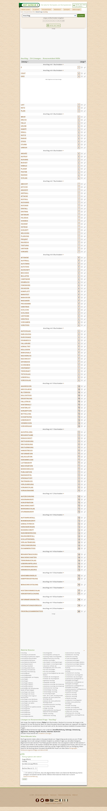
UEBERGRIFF (26, 420)
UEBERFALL (25, 377)
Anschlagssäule (26, 712)
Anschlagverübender (27, 716)
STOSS (23, 141)
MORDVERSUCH (27, 469)
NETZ (23, 108)
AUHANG (24, 160)
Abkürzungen (76, 9)
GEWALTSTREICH (27, 524)
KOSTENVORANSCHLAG (30, 590)
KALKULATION (26, 457)
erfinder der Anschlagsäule (51, 677)
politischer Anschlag (71, 656)
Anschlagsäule (26, 710)
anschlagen (25, 679)
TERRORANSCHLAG (28, 560)
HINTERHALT (26, 405)
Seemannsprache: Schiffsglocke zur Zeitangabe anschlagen (75, 690)
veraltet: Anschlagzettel (72, 707)
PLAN (23, 111)
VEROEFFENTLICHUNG (30, 594)
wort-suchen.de (44, 795)
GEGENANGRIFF (27, 499)
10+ (63, 20)
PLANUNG (25, 236)
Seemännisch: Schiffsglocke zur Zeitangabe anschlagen (74, 686)
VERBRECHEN (26, 423)
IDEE (23, 76)
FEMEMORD (25, 285)
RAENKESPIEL (26, 475)
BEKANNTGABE (27, 435)
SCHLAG (24, 178)
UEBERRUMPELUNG (29, 563)
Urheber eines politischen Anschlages (73, 702)
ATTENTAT (25, 258)
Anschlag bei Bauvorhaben (29, 658)
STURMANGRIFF (27, 512)
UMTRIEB (24, 248)
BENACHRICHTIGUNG (29, 585)
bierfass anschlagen (49, 660)
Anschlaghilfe (25, 705)
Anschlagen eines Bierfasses (30, 701)
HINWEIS (24, 221)
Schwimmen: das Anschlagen (74, 677)
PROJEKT (24, 239)
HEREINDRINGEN (28, 527)
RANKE (23, 138)
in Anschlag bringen (49, 693)
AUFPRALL (25, 261)
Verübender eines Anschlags (74, 709)
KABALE (24, 166)
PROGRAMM (26, 304)
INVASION (25, 288)
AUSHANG (25, 202)
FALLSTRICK (26, 402)
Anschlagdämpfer (27, 675)
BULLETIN (25, 276)
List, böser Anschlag (49, 706)
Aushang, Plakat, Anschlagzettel (52, 656)
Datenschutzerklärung (30, 776)
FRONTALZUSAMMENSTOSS (32, 611)
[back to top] (63, 64)
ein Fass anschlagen (49, 669)
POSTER (24, 172)
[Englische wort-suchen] (51, 800)
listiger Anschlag (48, 708)
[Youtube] (46, 800)
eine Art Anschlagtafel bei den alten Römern (53, 674)
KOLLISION (25, 349)
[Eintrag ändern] (84, 67)
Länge (82, 62)
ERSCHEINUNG (27, 444)
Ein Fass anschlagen (49, 671)
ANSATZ (24, 153)
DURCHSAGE (26, 337)
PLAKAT (24, 169)
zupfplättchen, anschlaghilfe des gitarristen (74, 715)
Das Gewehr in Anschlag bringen (53, 664)
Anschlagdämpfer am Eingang (30, 677)
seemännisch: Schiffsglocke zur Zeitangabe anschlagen (74, 683)
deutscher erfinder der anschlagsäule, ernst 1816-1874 (52, 666)
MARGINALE (26, 353)
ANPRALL (24, 193)
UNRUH (24, 147)
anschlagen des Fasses (28, 692)
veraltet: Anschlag (71, 705)
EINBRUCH (25, 282)
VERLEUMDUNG (27, 484)
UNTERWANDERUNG (29, 567)
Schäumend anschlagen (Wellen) (75, 664)
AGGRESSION (26, 386)
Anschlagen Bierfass (27, 686)
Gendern (59, 803)
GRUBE (23, 126)
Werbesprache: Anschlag (73, 713)
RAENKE (24, 175)
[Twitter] (41, 800)
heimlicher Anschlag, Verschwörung (54, 684)
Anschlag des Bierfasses (28, 660)
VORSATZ (24, 252)
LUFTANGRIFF (26, 463)
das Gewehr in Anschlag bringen (53, 662)
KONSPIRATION (27, 502)
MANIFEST (25, 294)
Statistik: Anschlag (71, 698)
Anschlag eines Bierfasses (29, 662)
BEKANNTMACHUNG (29, 554)
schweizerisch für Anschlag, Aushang (73, 666)
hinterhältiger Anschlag (50, 690)
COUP (23, 73)
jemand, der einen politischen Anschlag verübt (52, 698)
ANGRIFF (24, 190)
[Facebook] (37, 800)
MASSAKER (25, 301)
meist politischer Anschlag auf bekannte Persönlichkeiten (52, 711)
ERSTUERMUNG (27, 447)
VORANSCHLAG (27, 487)
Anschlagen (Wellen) (27, 685)
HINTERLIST (26, 408)
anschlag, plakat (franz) (28, 668)
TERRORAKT (26, 371)
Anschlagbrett (25, 673)
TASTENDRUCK (27, 481)
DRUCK (24, 120)
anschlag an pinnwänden (29, 654)
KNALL (23, 132)
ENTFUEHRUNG (27, 441)
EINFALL (24, 208)
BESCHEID (25, 273)
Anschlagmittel (26, 708)
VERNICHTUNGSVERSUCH (31, 605)
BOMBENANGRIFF (28, 521)
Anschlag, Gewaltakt (27, 666)
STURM (24, 144)
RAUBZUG (25, 242)
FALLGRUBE (25, 343)
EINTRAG (24, 212)
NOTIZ (23, 135)
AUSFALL (24, 199)
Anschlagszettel (26, 714)
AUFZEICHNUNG (27, 496)
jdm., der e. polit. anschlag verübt (53, 695)
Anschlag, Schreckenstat (28, 669)
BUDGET (24, 163)
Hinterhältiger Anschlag (50, 692)
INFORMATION (27, 454)
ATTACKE (24, 196)
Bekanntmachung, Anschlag (51, 658)
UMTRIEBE (25, 316)
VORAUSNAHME (27, 490)
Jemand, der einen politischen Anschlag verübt (52, 701)
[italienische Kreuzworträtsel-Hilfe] (65, 800)
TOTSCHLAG (26, 374)
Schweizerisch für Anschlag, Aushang (73, 670)
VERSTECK (25, 319)
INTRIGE (24, 227)
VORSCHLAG (26, 380)
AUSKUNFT (25, 270)
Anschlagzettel (48, 653)
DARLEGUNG (26, 334)
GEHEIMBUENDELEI (29, 576)
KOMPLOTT (25, 291)
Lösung (24, 62)
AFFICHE (24, 187)
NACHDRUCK (26, 356)
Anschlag (24, 653)
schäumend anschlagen (72, 660)
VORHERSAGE (26, 426)
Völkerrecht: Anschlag (72, 711)
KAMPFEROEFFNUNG (29, 579)
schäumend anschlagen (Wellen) (75, 662)
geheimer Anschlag (49, 680)
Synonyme (67, 9)
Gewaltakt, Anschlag (49, 682)
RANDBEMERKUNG (28, 533)
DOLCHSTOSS (26, 395)
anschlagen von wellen (28, 703)
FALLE (23, 123)
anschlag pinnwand (27, 664)
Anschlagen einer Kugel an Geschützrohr (29, 696)
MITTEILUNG (26, 414)
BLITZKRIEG (25, 392)
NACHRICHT (26, 359)
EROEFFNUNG (26, 398)
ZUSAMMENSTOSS (28, 548)
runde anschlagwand (72, 658)
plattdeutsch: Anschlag (72, 654)
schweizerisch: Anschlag (73, 673)
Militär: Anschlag (48, 713)
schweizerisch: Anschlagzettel (74, 675)
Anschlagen (25, 681)
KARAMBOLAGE (27, 460)
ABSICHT (24, 184)
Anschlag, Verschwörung (28, 671)
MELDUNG (25, 233)
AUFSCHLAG (26, 331)
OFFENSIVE (25, 362)
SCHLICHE (25, 310)
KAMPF (24, 129)
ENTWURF (25, 215)
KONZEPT (24, 230)
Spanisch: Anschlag (71, 696)
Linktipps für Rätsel (50, 803)
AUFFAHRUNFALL (28, 518)
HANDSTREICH (27, 450)
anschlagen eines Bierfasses (29, 699)
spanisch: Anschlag (71, 694)
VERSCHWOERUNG (28, 545)
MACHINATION (27, 466)
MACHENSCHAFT (27, 506)
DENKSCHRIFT (26, 438)
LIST (22, 105)
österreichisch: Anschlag (73, 653)
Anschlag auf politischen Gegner (31, 656)
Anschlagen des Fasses (28, 694)
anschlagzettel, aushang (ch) (52, 654)
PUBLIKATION (26, 472)
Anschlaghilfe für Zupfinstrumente (31, 707)
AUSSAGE (24, 205)
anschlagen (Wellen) (27, 683)
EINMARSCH (26, 340)
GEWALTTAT (25, 346)
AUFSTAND (25, 264)
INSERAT (24, 224)
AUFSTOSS (25, 267)
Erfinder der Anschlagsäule (51, 678)
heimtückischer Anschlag (51, 688)
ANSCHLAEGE (26, 389)
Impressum (53, 795)
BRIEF (23, 117)
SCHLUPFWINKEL (28, 539)
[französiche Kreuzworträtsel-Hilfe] (61, 800)
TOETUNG (25, 245)
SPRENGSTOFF (26, 478)
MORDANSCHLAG (28, 509)
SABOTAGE (25, 307)
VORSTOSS (25, 325)
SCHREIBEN (25, 365)
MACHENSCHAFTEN (29, 557)
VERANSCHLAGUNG (29, 570)
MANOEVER (25, 297)
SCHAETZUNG (26, 417)
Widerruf (74, 795)
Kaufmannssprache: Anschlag (52, 704)
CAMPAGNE (25, 279)
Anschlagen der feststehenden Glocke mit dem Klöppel (30, 689)
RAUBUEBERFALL (28, 536)
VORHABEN (25, 322)
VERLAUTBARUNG (28, 542)
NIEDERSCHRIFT (27, 530)
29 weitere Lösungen (44, 733)
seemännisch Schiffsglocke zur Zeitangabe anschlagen (74, 679)
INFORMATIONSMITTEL (30, 599)
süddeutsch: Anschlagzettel (74, 700)
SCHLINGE (25, 313)
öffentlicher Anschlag (50, 715)
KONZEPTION (26, 411)
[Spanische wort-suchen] (56, 800)
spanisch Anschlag (71, 692)
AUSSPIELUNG (26, 432)
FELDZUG (24, 218)
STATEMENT (25, 368)
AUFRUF (24, 156)
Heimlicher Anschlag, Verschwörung (54, 686)
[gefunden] (81, 67)
